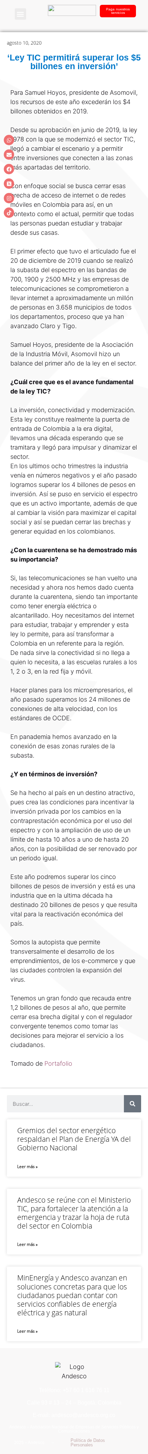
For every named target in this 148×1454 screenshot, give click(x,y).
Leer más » (27, 1166)
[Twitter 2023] (9, 183)
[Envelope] (9, 154)
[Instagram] (9, 198)
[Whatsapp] (9, 140)
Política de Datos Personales (88, 1442)
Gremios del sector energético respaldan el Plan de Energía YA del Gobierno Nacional (74, 1139)
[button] (20, 14)
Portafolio (59, 1063)
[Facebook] (9, 169)
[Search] (132, 1103)
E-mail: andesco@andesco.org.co (74, 1415)
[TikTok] (9, 212)
